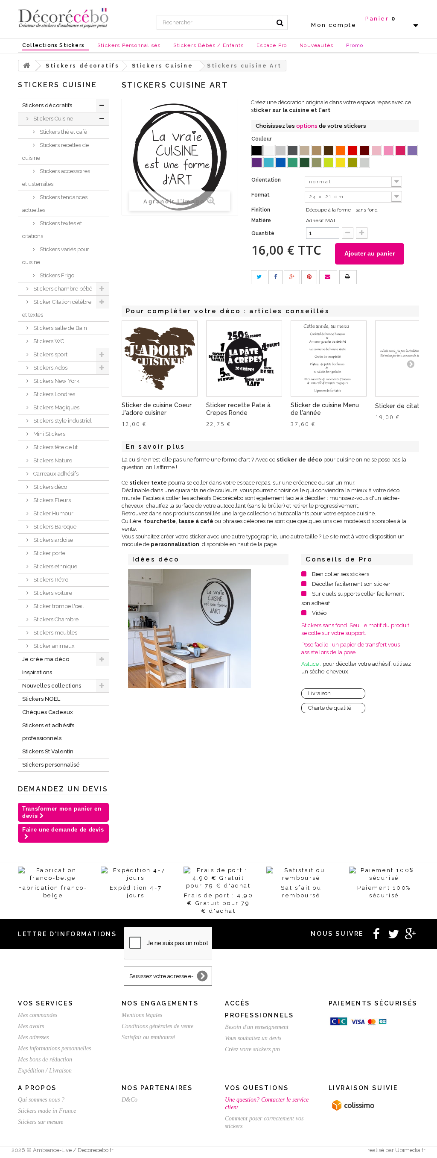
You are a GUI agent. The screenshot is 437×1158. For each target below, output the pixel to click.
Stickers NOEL (41, 699)
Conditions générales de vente (157, 1026)
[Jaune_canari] (340, 162)
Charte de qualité (329, 708)
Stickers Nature (52, 460)
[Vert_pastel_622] (328, 162)
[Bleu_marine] (281, 162)
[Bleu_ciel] (269, 162)
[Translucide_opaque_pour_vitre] (364, 162)
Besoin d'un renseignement (256, 1027)
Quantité (262, 233)
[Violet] (257, 162)
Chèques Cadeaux (47, 712)
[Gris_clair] (281, 150)
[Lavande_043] (412, 150)
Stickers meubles (54, 632)
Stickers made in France (47, 1111)
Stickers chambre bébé (62, 288)
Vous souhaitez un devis (253, 1038)
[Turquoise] (292, 162)
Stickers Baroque (54, 526)
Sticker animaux (53, 646)
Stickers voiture (52, 593)
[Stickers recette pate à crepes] (244, 358)
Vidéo (319, 613)
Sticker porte (48, 553)
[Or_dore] (352, 162)
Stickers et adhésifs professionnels (48, 731)
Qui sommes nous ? (41, 1099)
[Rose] (388, 150)
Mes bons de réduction (45, 1059)
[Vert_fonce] (304, 162)
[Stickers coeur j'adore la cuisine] (160, 358)
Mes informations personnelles (54, 1048)
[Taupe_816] (304, 150)
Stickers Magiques (55, 407)
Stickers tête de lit (55, 447)
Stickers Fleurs (51, 500)
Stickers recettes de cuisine (55, 151)
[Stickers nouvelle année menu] (329, 358)
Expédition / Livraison (45, 1070)
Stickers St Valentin (47, 751)
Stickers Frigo (56, 275)
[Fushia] (400, 150)
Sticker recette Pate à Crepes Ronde (238, 409)
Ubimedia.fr (410, 1150)
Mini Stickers (48, 434)
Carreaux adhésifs (55, 473)
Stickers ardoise (52, 540)
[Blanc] (269, 150)
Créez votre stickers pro (252, 1049)
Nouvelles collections (51, 685)
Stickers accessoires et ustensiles (56, 177)
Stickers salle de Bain (59, 328)
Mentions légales (142, 1015)
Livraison (319, 693)
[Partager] (275, 277)
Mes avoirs (31, 1026)
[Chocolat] (328, 150)
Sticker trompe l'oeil (58, 606)
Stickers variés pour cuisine (55, 255)
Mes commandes (37, 1015)
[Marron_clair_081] (316, 150)
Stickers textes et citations (52, 229)
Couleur (262, 139)
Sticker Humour (52, 513)
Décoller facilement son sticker (351, 584)
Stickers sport (49, 354)
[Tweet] (259, 277)
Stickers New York (55, 381)
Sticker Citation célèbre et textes (56, 308)
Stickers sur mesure (40, 1122)
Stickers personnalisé (51, 764)
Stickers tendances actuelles (54, 203)
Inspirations (37, 672)
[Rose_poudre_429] (376, 150)
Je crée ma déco (45, 659)
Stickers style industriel (62, 420)
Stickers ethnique (54, 566)
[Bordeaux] (364, 150)
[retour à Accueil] (27, 65)
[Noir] (257, 150)
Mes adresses (33, 1037)
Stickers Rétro (50, 579)
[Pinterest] (309, 277)
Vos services (45, 1003)
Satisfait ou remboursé (148, 1037)
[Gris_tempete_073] (292, 150)
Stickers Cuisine (52, 118)
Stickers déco (49, 487)
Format (261, 195)
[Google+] (292, 277)
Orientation (266, 180)
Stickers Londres (53, 394)
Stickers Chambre (55, 619)
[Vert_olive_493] (316, 162)
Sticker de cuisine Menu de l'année (325, 409)
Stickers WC (48, 341)
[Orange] (340, 150)
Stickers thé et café (62, 132)
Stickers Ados (49, 367)
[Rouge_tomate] (352, 150)
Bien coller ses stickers (340, 574)
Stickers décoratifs (47, 105)
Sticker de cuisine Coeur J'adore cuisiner (157, 409)
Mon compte (333, 25)
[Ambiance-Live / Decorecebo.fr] (63, 17)
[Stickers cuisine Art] (189, 628)
